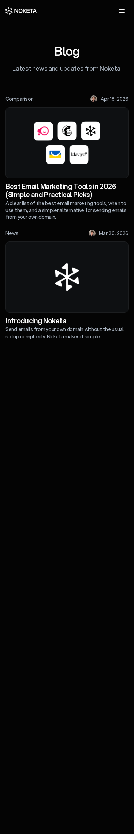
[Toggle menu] (122, 11)
